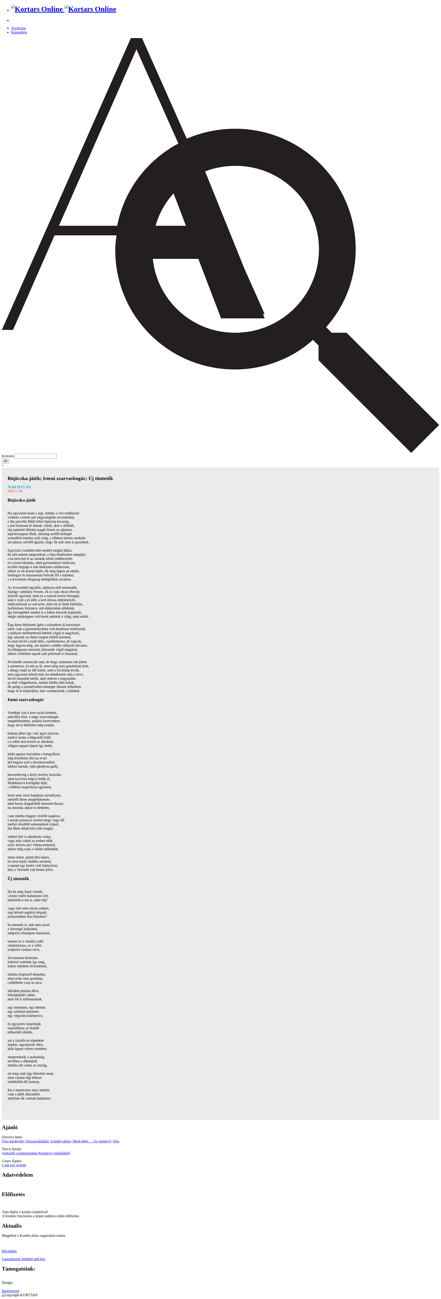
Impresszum (10, 1291)
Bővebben (9, 1251)
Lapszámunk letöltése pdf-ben (23, 1259)
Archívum (18, 28)
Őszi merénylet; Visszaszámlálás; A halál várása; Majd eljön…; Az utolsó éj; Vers (60, 1141)
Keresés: (8, 456)
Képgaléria (19, 32)
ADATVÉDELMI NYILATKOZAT (29, 1185)
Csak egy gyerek (14, 1165)
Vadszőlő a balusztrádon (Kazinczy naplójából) (36, 1153)
